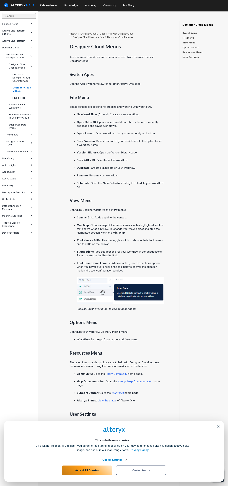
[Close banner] (218, 426)
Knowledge (71, 5)
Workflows (12, 134)
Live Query (8, 158)
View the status (107, 400)
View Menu (189, 42)
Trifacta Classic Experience (11, 224)
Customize (139, 470)
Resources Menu (192, 52)
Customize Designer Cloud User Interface (21, 77)
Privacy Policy (139, 449)
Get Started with (117, 33)
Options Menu (190, 47)
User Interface (88, 37)
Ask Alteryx (8, 185)
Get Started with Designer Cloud (15, 56)
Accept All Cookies (87, 470)
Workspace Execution (14, 192)
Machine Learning (12, 215)
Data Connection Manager (11, 207)
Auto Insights (9, 165)
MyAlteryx (118, 392)
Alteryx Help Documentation (135, 381)
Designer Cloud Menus (21, 89)
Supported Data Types (17, 126)
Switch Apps (189, 33)
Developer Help (10, 232)
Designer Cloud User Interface (17, 66)
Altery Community (116, 373)
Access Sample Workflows (17, 106)
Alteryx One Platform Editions (13, 32)
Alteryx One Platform (13, 40)
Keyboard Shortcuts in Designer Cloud (20, 116)
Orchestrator (9, 199)
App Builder (8, 171)
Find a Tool (18, 97)
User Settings (190, 57)
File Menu (188, 37)
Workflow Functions (17, 151)
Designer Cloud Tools (15, 143)
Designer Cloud (10, 47)
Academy (90, 5)
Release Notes (10, 23)
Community (109, 5)
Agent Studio (9, 178)
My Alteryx (129, 5)
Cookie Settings (112, 459)
